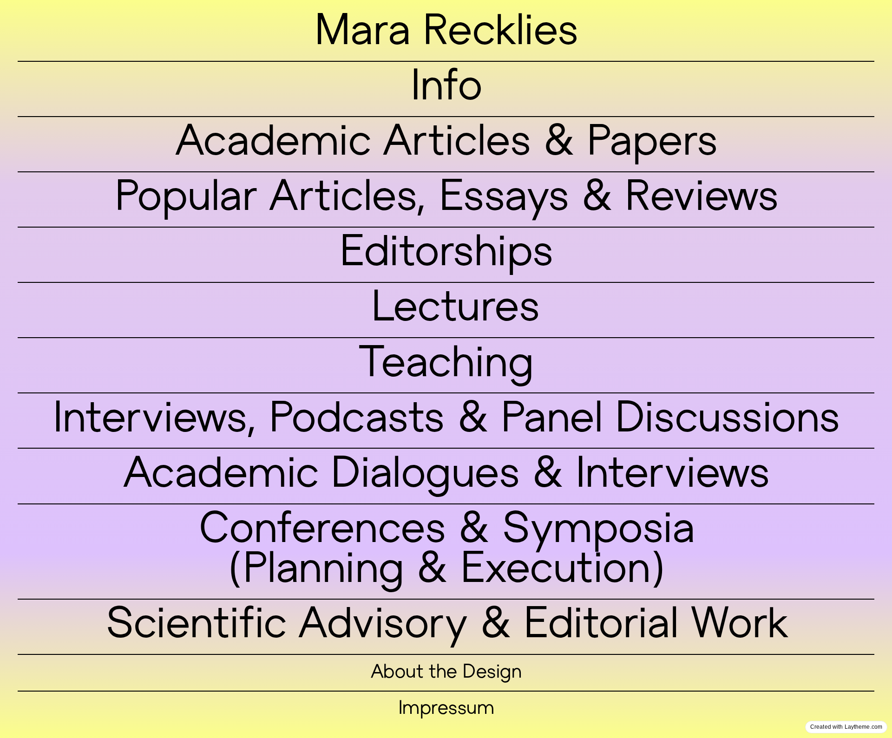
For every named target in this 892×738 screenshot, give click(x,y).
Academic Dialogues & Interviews (446, 476)
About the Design (446, 673)
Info (445, 89)
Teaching (446, 365)
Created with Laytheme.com (846, 727)
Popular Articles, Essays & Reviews (446, 199)
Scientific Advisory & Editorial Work (446, 627)
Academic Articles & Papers (446, 144)
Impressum (446, 709)
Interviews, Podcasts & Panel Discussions (446, 421)
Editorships (446, 254)
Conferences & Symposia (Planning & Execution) (446, 551)
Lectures (455, 310)
